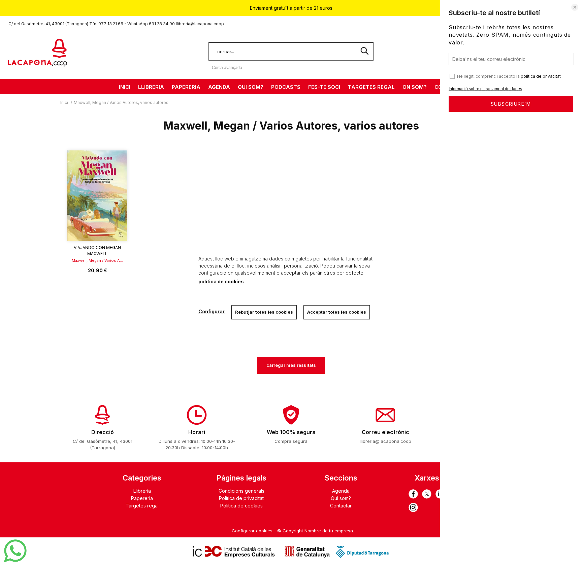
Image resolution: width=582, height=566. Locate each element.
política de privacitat (541, 76)
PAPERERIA (186, 87)
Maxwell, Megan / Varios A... (97, 260)
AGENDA (219, 87)
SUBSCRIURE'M (511, 104)
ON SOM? (414, 87)
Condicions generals (241, 491)
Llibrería (142, 491)
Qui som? (341, 498)
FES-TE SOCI (324, 87)
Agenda (341, 491)
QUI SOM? (250, 87)
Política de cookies (241, 505)
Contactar (341, 505)
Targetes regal (142, 505)
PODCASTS (285, 87)
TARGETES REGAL (371, 87)
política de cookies (221, 281)
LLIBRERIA (151, 87)
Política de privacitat (241, 498)
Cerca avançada (227, 67)
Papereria (142, 498)
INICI (124, 87)
